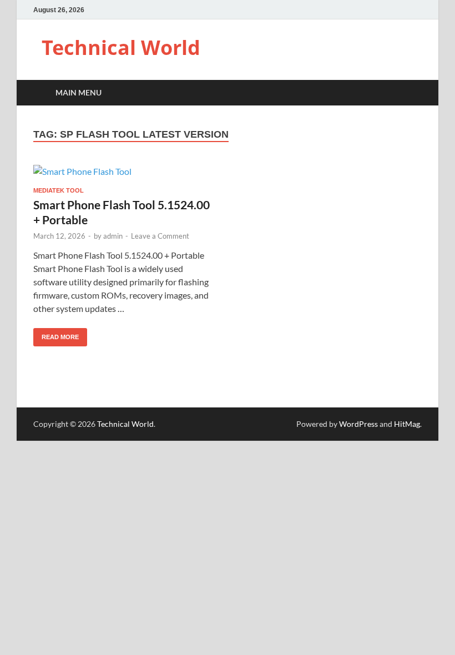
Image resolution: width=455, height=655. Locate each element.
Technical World (121, 47)
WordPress (358, 424)
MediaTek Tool (58, 190)
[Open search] (410, 93)
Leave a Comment (160, 235)
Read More (56, 334)
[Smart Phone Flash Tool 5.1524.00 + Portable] (125, 171)
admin (113, 235)
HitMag (407, 424)
